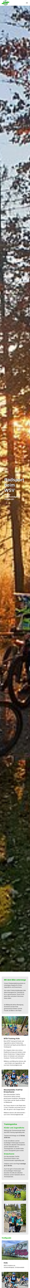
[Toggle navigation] (27, 2)
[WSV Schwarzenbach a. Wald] (6, 2)
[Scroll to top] (26, 1284)
